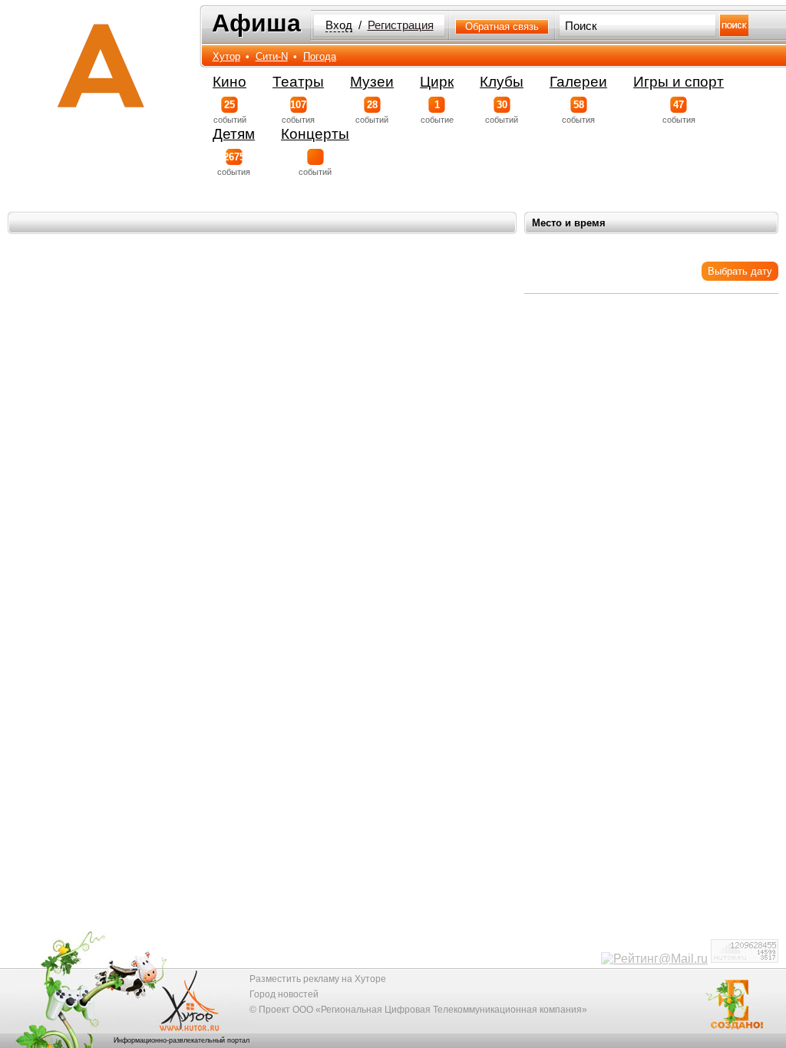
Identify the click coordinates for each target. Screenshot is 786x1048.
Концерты (315, 134)
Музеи (372, 82)
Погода (319, 56)
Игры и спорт (678, 82)
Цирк (437, 82)
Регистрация (401, 25)
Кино (229, 82)
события (298, 111)
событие (437, 111)
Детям (234, 134)
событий (229, 111)
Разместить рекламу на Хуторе (317, 979)
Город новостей (284, 994)
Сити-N (272, 56)
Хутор (226, 56)
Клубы (501, 82)
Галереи (578, 82)
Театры (298, 82)
